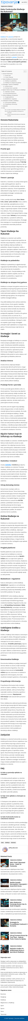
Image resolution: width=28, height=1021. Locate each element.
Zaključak (5, 106)
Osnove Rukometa (7, 73)
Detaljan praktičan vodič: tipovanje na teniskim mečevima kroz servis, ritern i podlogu (12, 967)
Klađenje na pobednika (11, 81)
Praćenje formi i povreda (11, 88)
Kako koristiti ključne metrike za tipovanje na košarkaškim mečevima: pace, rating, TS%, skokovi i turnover (14, 974)
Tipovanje (3, 1014)
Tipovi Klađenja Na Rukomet (10, 79)
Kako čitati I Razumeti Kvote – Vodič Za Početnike (17, 864)
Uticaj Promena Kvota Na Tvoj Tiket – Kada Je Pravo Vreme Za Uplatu (18, 937)
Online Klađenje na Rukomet (10, 95)
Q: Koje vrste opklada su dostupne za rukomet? (15, 112)
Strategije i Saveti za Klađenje (10, 84)
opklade (14, 57)
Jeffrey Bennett (13, 848)
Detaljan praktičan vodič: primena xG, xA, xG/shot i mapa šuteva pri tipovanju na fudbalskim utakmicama (13, 980)
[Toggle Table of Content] (24, 71)
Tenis (2, 1011)
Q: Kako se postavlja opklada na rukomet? (16, 109)
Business (3, 994)
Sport (2, 1005)
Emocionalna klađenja (10, 102)
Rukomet (13, 842)
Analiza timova (8, 86)
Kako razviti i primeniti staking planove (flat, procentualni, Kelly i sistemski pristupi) (13, 986)
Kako (2, 842)
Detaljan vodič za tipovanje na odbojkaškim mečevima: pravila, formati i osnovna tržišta (14, 962)
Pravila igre (8, 75)
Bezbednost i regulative (11, 99)
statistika (8, 465)
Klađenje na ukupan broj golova (13, 82)
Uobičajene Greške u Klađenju (11, 100)
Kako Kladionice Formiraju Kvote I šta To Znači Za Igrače (18, 904)
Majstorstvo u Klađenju (6, 6)
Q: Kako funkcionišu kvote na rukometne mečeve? (16, 115)
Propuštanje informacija (11, 104)
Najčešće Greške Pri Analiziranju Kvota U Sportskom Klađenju (17, 950)
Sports (2, 1008)
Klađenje (3, 37)
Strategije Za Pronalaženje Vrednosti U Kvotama (18, 924)
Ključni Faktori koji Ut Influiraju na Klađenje (14, 90)
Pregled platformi (9, 97)
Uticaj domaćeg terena (10, 93)
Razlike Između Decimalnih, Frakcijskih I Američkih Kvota (18, 884)
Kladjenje (3, 997)
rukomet (10, 37)
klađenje (7, 842)
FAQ (4, 108)
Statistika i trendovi (10, 91)
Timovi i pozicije (9, 77)
